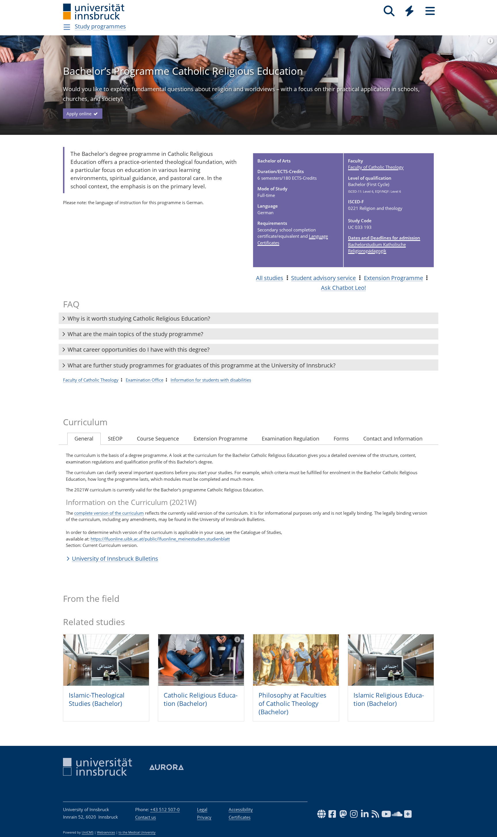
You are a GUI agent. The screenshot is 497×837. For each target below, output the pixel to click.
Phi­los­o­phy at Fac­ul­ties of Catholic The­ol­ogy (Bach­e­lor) (292, 703)
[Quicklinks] (409, 11)
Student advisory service (323, 278)
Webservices (106, 832)
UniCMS (87, 832)
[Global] (409, 11)
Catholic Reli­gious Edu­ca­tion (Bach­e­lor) (201, 699)
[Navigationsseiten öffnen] (67, 27)
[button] (248, 318)
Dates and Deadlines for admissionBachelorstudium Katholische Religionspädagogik (384, 244)
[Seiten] (430, 11)
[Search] (389, 11)
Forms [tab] (341, 438)
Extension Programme (393, 278)
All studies (269, 278)
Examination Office (144, 380)
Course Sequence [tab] (158, 438)
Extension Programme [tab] (220, 438)
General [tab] (83, 438)
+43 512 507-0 (165, 809)
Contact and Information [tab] (393, 438)
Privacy (204, 817)
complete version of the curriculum (109, 513)
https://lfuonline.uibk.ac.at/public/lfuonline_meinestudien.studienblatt (160, 539)
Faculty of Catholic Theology (376, 167)
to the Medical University (137, 832)
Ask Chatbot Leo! (343, 288)
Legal (202, 809)
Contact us (145, 817)
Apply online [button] (79, 113)
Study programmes (100, 26)
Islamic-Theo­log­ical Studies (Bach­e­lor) (97, 699)
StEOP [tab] (115, 438)
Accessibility (241, 809)
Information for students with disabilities (211, 380)
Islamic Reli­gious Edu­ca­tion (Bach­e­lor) (388, 699)
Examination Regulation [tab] (290, 438)
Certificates (240, 817)
